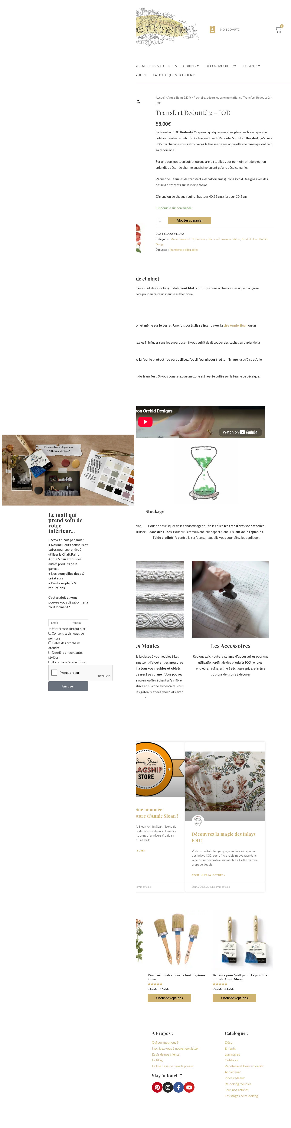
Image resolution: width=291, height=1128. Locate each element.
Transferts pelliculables (183, 249)
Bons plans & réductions (69, 662)
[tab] (163, 66)
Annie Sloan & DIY (179, 97)
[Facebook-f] (178, 1087)
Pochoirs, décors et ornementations (217, 97)
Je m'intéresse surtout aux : (67, 629)
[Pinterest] (157, 1087)
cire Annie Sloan (235, 325)
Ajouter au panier (190, 220)
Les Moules (145, 645)
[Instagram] (168, 1087)
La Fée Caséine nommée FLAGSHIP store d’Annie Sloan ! (145, 812)
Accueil (160, 97)
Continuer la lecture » (208, 875)
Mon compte (229, 29)
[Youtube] (189, 1087)
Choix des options (169, 998)
